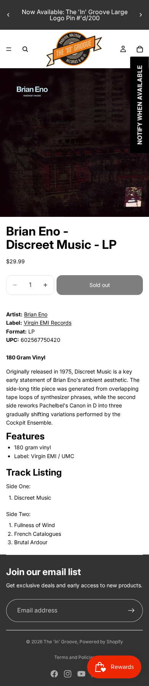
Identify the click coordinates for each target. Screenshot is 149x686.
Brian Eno (35, 314)
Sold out (99, 285)
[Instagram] (67, 673)
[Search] (25, 49)
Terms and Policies (74, 657)
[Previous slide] (8, 14)
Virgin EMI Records (47, 322)
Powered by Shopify (101, 641)
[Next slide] (140, 14)
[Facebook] (54, 673)
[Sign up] (131, 611)
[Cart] (139, 49)
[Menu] (9, 49)
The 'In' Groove (60, 641)
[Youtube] (81, 673)
